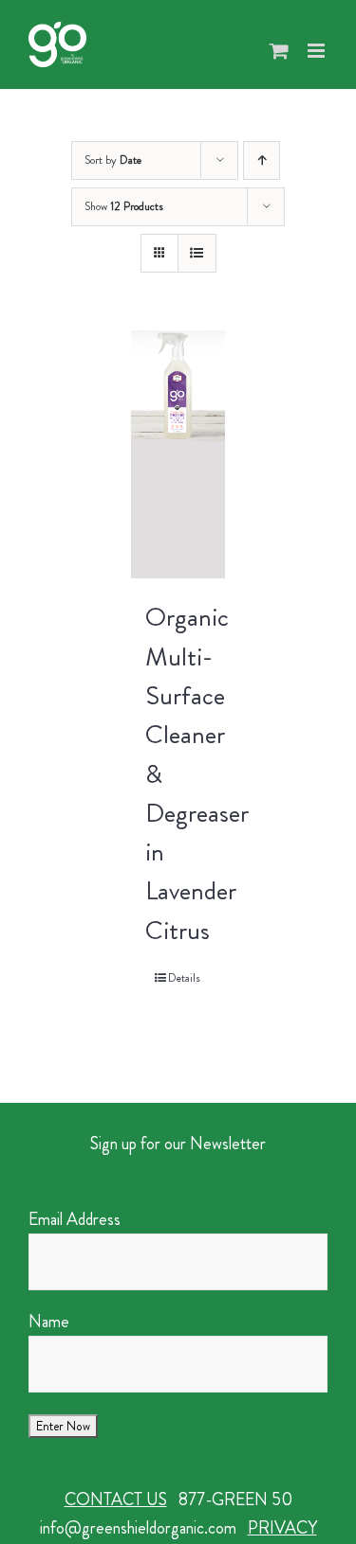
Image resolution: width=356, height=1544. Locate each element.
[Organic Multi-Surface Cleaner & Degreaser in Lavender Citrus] (178, 454)
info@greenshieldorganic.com (138, 1528)
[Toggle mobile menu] (318, 51)
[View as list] (196, 253)
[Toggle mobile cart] (279, 51)
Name (48, 1321)
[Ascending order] (261, 160)
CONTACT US (116, 1499)
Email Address (74, 1219)
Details (184, 977)
